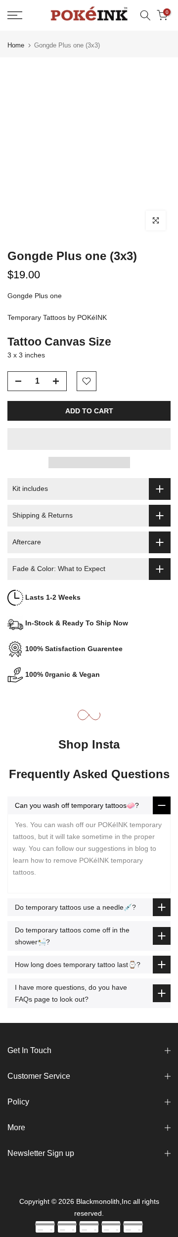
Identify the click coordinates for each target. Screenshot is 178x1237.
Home (15, 45)
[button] (89, 439)
